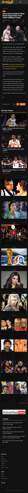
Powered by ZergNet (23, 403)
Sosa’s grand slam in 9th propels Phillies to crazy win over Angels (13, 423)
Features (3, 463)
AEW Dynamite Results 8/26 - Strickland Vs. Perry (19, 377)
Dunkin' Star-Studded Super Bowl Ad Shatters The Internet (20, 356)
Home (4, 8)
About (2, 474)
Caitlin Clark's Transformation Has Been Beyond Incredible (7, 335)
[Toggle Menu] (20, 2)
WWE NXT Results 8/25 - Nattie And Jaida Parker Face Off (7, 377)
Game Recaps (4, 460)
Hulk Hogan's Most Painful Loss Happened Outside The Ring (21, 335)
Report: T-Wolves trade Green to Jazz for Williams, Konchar (12, 428)
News (2, 456)
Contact (3, 476)
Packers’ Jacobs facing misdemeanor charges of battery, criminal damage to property (14, 437)
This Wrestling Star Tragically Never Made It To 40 (7, 356)
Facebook (22, 104)
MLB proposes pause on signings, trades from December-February (13, 432)
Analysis (3, 458)
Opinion (2, 465)
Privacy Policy (4, 478)
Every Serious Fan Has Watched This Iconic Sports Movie (21, 398)
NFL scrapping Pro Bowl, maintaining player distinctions (13, 441)
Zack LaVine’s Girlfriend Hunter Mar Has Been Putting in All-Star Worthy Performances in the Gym (14, 66)
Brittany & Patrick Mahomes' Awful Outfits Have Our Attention (7, 398)
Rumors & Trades (5, 467)
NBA (7, 8)
